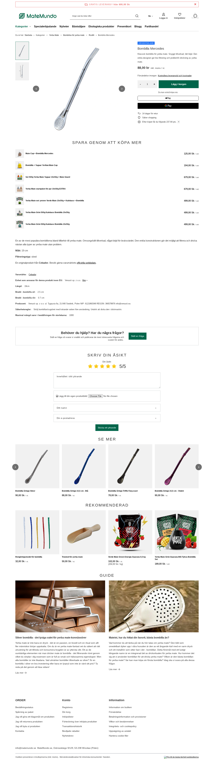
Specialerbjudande (45, 26)
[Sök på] (136, 15)
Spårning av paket (24, 712)
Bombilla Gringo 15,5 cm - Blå (75, 491)
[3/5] (102, 366)
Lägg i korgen (178, 84)
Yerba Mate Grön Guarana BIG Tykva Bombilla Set (175, 558)
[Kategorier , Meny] (30, 26)
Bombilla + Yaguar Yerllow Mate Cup (41, 165)
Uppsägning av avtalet (120, 731)
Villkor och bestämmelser (121, 721)
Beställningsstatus (24, 707)
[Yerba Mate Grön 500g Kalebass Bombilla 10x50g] (19, 212)
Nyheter (64, 26)
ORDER (20, 700)
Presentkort (124, 26)
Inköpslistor (67, 716)
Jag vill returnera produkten (29, 721)
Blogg (138, 26)
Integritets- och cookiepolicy (122, 726)
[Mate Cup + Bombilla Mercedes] (19, 153)
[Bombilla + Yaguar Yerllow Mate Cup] (19, 165)
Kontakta (19, 731)
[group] (79, 89)
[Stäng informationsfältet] (195, 4)
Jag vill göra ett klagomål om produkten (34, 716)
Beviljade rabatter (71, 731)
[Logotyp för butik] (37, 16)
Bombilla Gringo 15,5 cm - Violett (169, 491)
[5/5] (114, 366)
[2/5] (96, 366)
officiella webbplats (86, 262)
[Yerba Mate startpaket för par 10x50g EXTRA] (19, 189)
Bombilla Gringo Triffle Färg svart (123, 491)
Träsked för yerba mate (72, 557)
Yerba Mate (54, 35)
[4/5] (108, 366)
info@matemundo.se (25, 748)
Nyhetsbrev (67, 735)
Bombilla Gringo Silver (25, 491)
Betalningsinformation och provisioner (127, 716)
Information (116, 700)
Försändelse (115, 712)
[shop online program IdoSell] (181, 757)
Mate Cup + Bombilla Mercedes (39, 153)
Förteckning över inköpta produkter (79, 721)
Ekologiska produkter (101, 26)
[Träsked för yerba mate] (84, 532)
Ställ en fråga (137, 336)
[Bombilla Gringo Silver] (37, 466)
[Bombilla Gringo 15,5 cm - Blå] (84, 466)
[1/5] (90, 366)
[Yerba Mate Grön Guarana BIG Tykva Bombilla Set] (177, 532)
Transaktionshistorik (72, 726)
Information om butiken (120, 707)
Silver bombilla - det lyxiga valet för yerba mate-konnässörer (50, 637)
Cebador (32, 274)
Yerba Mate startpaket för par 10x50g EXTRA (46, 189)
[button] (36, 89)
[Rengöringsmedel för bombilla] (37, 532)
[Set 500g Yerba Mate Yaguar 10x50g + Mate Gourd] (19, 177)
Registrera (67, 707)
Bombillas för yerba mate (73, 35)
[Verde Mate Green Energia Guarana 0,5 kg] (130, 532)
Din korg (66, 712)
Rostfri (91, 35)
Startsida (28, 35)
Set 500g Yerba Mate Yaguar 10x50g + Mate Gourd (48, 177)
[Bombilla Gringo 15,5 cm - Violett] (177, 466)
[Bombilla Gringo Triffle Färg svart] (130, 466)
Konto (66, 700)
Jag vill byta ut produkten (27, 726)
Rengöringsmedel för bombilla (28, 557)
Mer (84, 280)
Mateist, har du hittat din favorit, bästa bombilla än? (139, 637)
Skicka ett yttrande (107, 427)
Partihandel (151, 26)
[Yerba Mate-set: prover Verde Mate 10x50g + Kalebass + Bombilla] (19, 200)
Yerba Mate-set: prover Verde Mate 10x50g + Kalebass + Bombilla (55, 201)
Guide (107, 575)
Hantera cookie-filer (118, 735)
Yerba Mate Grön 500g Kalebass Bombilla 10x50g (48, 212)
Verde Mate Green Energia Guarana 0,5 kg (127, 557)
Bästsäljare (78, 26)
